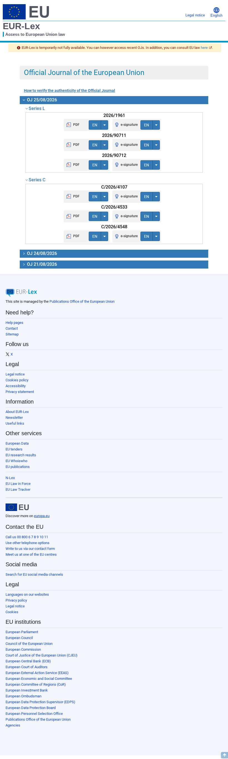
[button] (216, 11)
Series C (37, 179)
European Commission (23, 649)
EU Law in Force (18, 484)
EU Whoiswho (16, 461)
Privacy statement (20, 392)
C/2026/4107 (114, 187)
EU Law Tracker (18, 489)
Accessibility (16, 386)
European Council (19, 638)
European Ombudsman (23, 696)
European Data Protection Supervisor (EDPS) (40, 702)
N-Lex (10, 478)
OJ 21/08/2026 (41, 264)
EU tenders (14, 449)
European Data (17, 443)
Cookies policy (17, 380)
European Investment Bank (27, 690)
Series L (37, 108)
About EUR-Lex (17, 412)
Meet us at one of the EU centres (31, 554)
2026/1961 (114, 115)
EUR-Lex (21, 26)
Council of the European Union (29, 644)
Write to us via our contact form (30, 549)
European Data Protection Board (31, 708)
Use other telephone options (27, 543)
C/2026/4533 (114, 207)
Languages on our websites (27, 594)
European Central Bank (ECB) (28, 661)
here (204, 48)
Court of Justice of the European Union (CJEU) (42, 655)
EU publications (18, 467)
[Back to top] (224, 755)
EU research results (21, 455)
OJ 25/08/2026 (41, 99)
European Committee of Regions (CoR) (36, 684)
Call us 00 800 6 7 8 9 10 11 (27, 537)
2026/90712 (114, 155)
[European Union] (17, 507)
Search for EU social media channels (34, 574)
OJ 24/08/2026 (41, 253)
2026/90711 (114, 135)
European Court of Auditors (27, 667)
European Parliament (22, 632)
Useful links (15, 423)
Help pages (14, 322)
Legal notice (15, 374)
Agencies (13, 725)
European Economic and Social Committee (39, 679)
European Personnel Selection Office (34, 714)
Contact (12, 328)
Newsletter (14, 417)
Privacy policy (16, 600)
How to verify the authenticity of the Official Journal (69, 90)
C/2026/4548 (114, 226)
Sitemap (12, 334)
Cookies (12, 612)
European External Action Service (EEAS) (37, 673)
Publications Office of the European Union (82, 301)
